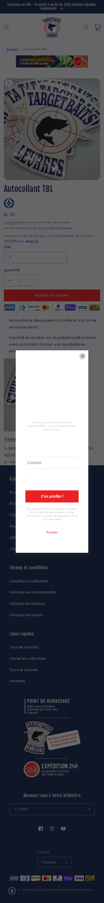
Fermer (52, 532)
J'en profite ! (52, 496)
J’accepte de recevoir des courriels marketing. (56, 479)
